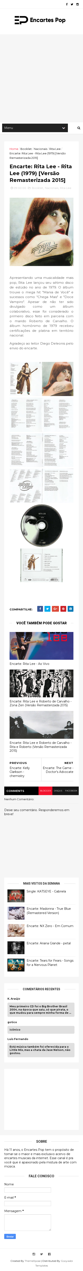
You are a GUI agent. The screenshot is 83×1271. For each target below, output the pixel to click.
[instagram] (77, 4)
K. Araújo (13, 998)
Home (14, 149)
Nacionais (40, 149)
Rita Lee (55, 149)
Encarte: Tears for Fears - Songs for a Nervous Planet (50, 963)
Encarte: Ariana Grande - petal (49, 943)
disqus (58, 790)
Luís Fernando (17, 1039)
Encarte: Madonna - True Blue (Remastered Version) (49, 911)
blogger (45, 790)
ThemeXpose (32, 1260)
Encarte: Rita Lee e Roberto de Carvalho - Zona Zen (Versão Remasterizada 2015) (41, 703)
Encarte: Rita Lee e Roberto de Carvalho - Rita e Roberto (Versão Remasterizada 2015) (41, 747)
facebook (71, 790)
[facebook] (66, 4)
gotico (12, 1022)
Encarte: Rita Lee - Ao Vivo (29, 664)
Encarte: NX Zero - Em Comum (50, 926)
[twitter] (72, 4)
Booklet (26, 149)
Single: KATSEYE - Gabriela (46, 891)
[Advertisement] (41, 78)
